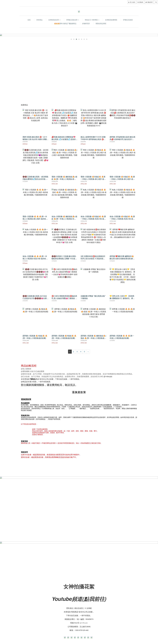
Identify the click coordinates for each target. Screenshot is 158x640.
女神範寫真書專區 (111, 20)
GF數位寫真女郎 (72, 20)
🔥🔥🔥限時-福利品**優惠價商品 (65, 23)
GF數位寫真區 (128, 20)
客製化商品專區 (101, 23)
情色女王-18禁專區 (91, 20)
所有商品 (39, 20)
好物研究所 (86, 23)
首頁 (29, 20)
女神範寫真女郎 (53, 20)
